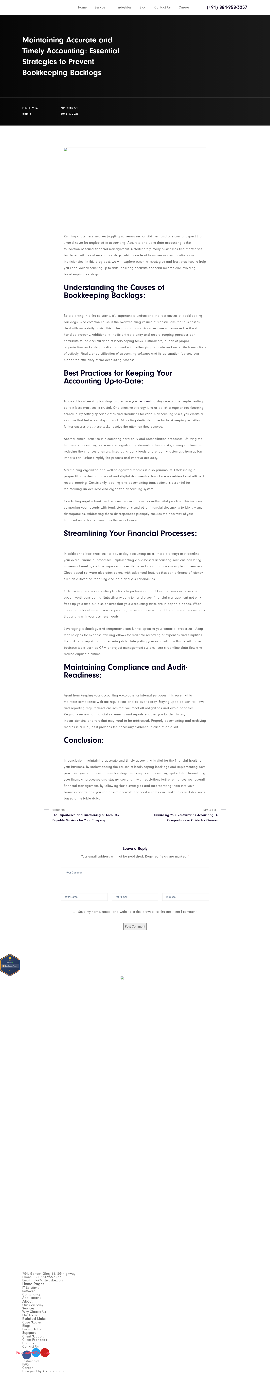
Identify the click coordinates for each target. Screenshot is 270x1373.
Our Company (32, 1305)
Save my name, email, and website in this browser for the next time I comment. (137, 912)
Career (184, 7)
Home (82, 7)
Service (100, 7)
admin (26, 113)
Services (28, 1308)
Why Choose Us (34, 1312)
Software (28, 1291)
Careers (28, 1343)
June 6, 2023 (70, 113)
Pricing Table (32, 1329)
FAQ (25, 1364)
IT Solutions (30, 1288)
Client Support (32, 1336)
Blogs (26, 1326)
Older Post (85, 815)
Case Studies (32, 1322)
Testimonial (30, 1361)
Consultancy (31, 1294)
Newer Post (186, 815)
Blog (143, 7)
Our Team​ (29, 1315)
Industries (124, 7)
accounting (147, 401)
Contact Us (162, 7)
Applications (31, 1298)
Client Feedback (34, 1340)
